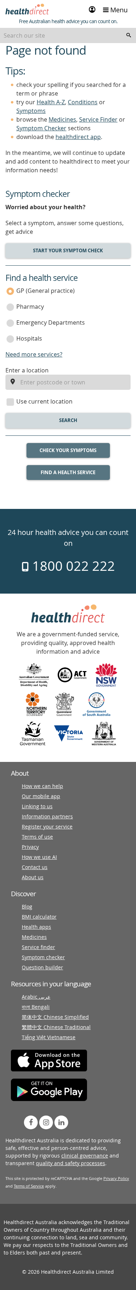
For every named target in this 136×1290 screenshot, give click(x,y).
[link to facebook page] (31, 1122)
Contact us (35, 867)
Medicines (62, 119)
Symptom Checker (41, 128)
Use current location (44, 401)
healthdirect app (78, 137)
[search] (128, 35)
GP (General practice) (45, 291)
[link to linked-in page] (61, 1122)
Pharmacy (30, 307)
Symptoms (31, 111)
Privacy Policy (116, 1178)
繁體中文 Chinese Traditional (56, 1027)
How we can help (42, 786)
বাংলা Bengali (36, 1006)
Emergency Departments (50, 322)
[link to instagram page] (46, 1122)
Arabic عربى (36, 996)
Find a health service (68, 472)
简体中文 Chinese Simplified (55, 1016)
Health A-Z (51, 102)
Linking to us (37, 806)
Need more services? (33, 354)
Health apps (36, 926)
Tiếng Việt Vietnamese (48, 1037)
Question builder (42, 967)
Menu (118, 9)
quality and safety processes (70, 1163)
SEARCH (68, 420)
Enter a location (27, 370)
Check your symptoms (68, 450)
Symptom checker (43, 957)
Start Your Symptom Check (68, 250)
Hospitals (29, 338)
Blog (27, 906)
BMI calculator (39, 916)
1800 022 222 (72, 565)
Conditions (83, 102)
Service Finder (98, 119)
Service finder (38, 947)
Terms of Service (29, 1186)
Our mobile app (41, 796)
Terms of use (37, 836)
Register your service (47, 826)
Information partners (47, 816)
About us (33, 877)
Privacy (30, 846)
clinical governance (84, 1155)
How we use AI (39, 856)
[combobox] (68, 35)
